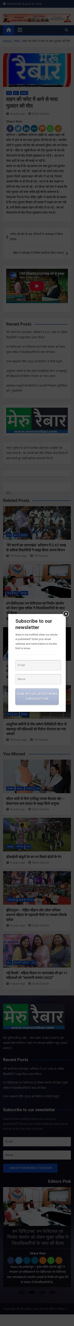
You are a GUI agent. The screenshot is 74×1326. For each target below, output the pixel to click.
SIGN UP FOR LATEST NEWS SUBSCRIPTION (37, 696)
